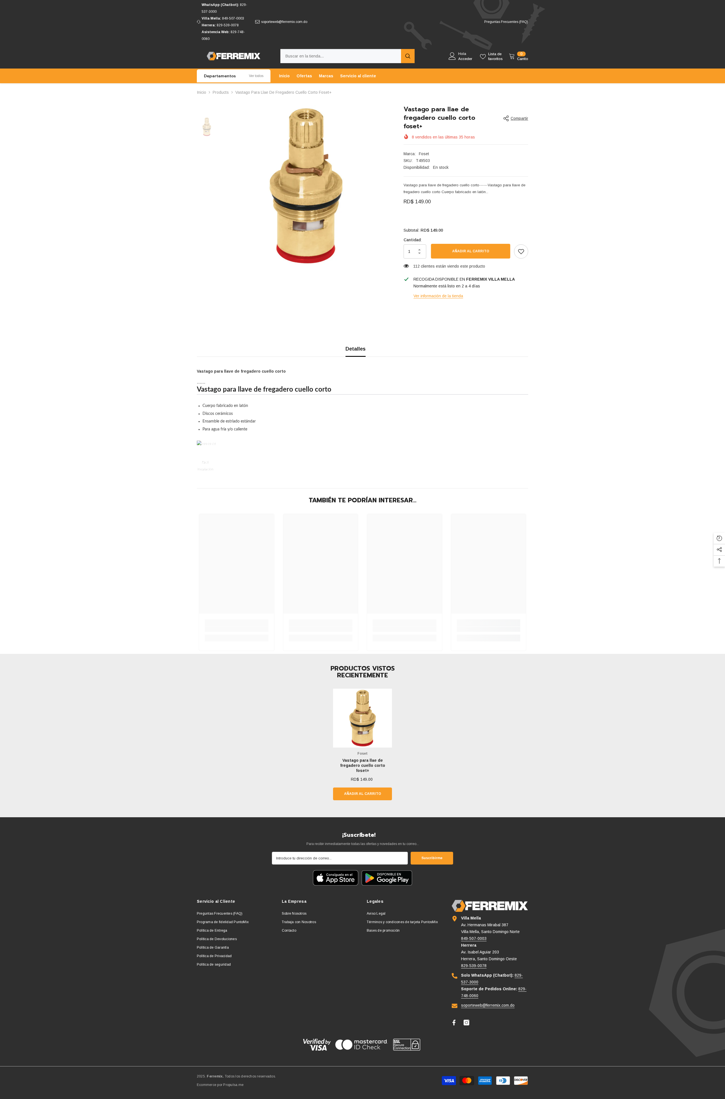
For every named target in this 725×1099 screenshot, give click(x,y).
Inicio (201, 92)
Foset (424, 153)
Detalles (356, 349)
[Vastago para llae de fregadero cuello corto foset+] (362, 718)
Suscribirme (431, 858)
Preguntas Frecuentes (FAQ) (506, 22)
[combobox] (340, 56)
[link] (521, 251)
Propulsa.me (233, 1085)
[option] (306, 186)
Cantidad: (413, 240)
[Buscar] (347, 56)
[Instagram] (466, 1022)
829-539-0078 (228, 25)
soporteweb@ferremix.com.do (284, 22)
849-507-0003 (233, 18)
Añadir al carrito (470, 251)
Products (221, 92)
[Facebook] (454, 1022)
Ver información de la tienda (438, 296)
